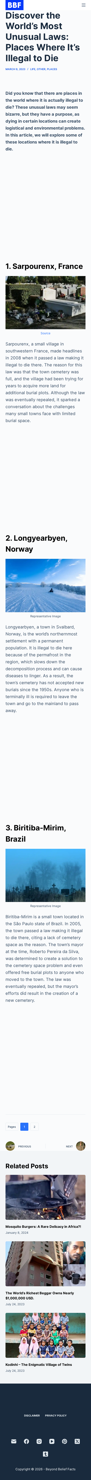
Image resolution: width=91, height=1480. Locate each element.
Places (52, 69)
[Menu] (83, 5)
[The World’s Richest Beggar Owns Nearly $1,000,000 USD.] (45, 1263)
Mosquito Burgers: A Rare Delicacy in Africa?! (43, 1226)
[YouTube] (51, 1441)
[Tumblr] (45, 1454)
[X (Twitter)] (77, 1441)
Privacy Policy (56, 1415)
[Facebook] (26, 1441)
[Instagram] (39, 1441)
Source (45, 333)
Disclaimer (32, 1415)
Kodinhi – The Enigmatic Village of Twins (39, 1364)
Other (41, 69)
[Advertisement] (45, 204)
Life (32, 69)
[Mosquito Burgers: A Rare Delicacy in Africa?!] (45, 1197)
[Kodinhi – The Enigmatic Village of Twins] (45, 1335)
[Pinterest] (64, 1441)
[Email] (13, 1441)
